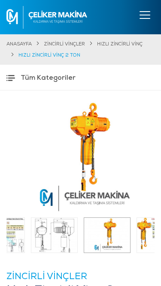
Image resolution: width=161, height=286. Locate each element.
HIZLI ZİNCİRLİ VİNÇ (120, 44)
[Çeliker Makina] (46, 17)
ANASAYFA (19, 44)
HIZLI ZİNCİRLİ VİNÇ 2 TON (49, 55)
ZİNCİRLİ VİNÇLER (64, 44)
